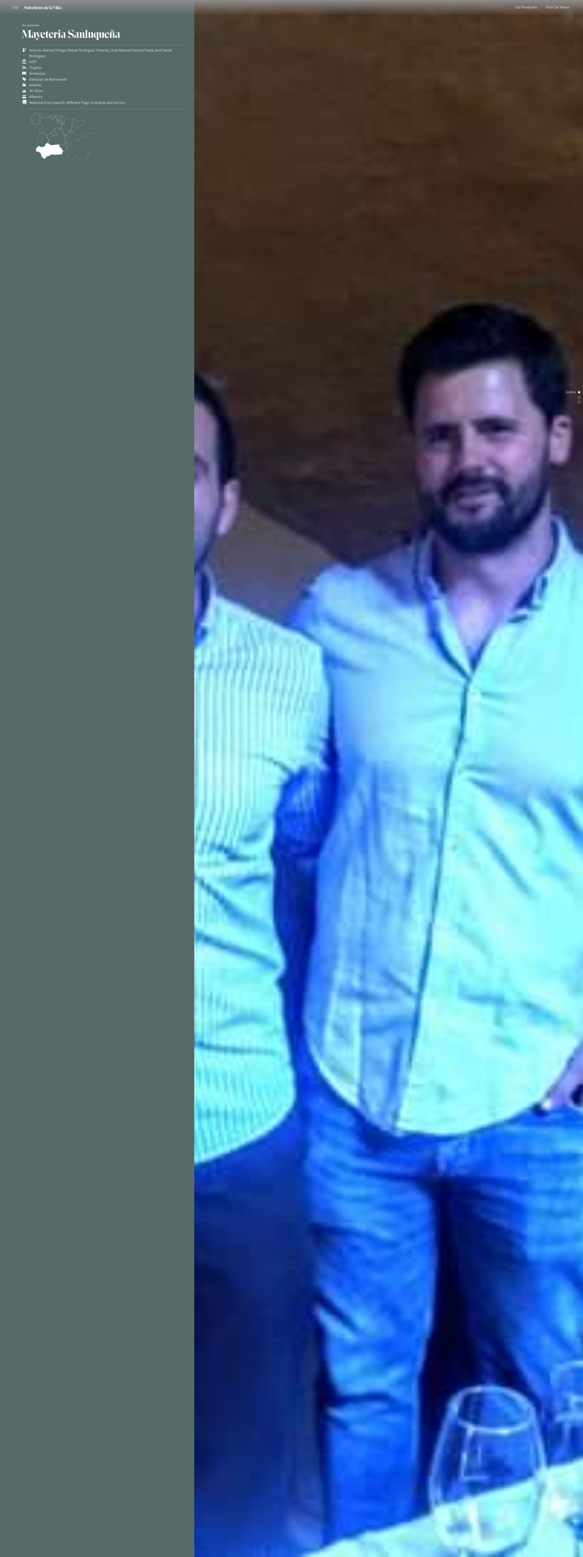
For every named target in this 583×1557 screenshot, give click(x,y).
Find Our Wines (557, 7)
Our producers (30, 25)
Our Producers (526, 7)
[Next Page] (577, 778)
